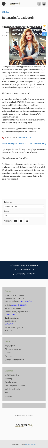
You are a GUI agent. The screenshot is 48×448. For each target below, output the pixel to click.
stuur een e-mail (24, 137)
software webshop (30, 444)
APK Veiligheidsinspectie (15, 386)
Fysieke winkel (11, 382)
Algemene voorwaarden (14, 349)
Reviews (8, 396)
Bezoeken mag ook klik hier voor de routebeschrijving (24, 143)
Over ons (8, 356)
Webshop (8, 378)
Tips (6, 393)
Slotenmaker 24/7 (12, 375)
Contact (8, 353)
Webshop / (6, 12)
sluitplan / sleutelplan (13, 389)
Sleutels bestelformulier (14, 360)
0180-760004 (10, 137)
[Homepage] (15, 3)
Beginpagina (10, 345)
